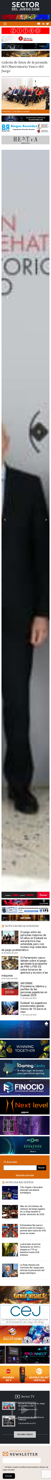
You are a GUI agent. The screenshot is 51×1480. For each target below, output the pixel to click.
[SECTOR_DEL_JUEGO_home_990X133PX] (25, 31)
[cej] (25, 1315)
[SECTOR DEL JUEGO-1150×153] (25, 39)
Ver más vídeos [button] (25, 1434)
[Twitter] (47, 23)
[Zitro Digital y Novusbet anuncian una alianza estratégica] (10, 1193)
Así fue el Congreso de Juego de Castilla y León (31, 1404)
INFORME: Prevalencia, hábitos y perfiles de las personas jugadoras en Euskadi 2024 (33, 989)
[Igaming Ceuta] (25, 1069)
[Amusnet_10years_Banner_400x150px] (25, 1049)
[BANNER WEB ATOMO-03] (25, 1145)
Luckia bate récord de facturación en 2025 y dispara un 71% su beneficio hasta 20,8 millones (30, 1249)
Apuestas (6, 112)
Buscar (41, 1167)
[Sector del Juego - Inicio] (25, 6)
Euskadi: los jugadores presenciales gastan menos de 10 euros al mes (33, 1007)
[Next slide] (46, 520)
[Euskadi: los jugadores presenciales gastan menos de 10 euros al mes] (9, 1008)
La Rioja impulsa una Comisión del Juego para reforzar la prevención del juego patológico (32, 1269)
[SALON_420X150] (25, 1106)
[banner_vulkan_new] (25, 119)
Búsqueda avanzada (25, 1175)
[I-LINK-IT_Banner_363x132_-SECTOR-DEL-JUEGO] (25, 1030)
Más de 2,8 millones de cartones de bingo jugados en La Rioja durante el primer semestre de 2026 (32, 1210)
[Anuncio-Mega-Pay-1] (25, 1088)
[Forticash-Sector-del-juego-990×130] (25, 47)
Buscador (12, 1162)
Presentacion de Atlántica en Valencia (31, 1418)
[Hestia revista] (25, 140)
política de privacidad (29, 1467)
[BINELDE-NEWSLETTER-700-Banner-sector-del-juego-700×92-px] (25, 903)
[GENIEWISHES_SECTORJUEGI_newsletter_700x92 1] (25, 54)
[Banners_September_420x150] (25, 1375)
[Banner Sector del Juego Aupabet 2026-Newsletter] (25, 895)
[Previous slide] (5, 520)
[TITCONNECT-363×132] (25, 1355)
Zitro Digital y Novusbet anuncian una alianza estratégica (31, 1190)
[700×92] (25, 918)
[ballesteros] (25, 1335)
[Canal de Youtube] (39, 23)
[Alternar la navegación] (4, 23)
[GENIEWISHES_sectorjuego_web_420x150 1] (25, 1295)
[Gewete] (25, 1126)
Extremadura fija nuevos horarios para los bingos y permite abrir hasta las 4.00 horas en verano (33, 1229)
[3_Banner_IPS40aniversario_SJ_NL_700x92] (25, 910)
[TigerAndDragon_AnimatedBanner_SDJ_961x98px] (25, 17)
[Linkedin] (43, 23)
